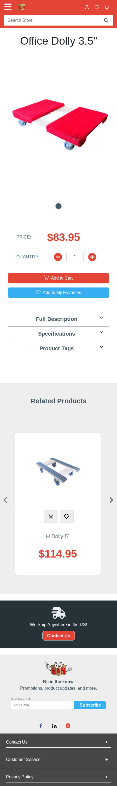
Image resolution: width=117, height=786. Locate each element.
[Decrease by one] (92, 257)
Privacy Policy (57, 777)
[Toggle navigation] (9, 6)
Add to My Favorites (61, 292)
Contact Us (58, 635)
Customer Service (57, 759)
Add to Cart (61, 278)
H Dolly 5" (58, 536)
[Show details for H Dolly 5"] (57, 471)
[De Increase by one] (58, 257)
